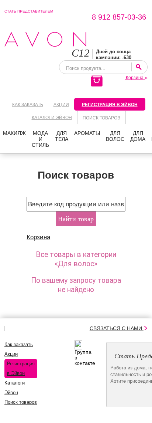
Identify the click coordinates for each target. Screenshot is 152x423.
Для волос (115, 136)
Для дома (137, 136)
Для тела (61, 136)
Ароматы (87, 133)
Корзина (38, 237)
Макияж (14, 133)
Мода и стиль (40, 139)
